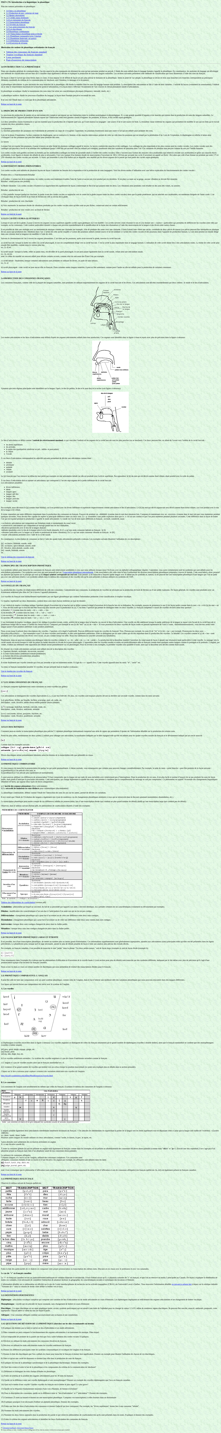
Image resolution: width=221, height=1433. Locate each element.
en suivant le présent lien (182, 1284)
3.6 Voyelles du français (15, 25)
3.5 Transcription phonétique (17, 22)
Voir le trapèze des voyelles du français (16, 671)
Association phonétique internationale (78, 572)
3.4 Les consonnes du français (18, 20)
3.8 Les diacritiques (14, 29)
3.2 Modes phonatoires (15, 15)
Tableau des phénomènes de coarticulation (18, 902)
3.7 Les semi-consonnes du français (20, 27)
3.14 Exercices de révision (16, 43)
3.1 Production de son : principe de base (22, 13)
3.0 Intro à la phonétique (16, 11)
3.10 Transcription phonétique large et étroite (24, 34)
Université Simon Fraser (25, 1428)
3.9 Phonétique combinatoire (17, 31)
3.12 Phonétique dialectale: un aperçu (21, 38)
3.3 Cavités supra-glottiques (17, 18)
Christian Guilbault (9, 1428)
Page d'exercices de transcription (21, 60)
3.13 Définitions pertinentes (17, 41)
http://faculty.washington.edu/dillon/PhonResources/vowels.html (27, 1076)
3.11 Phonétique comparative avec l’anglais (23, 36)
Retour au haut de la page (11, 104)
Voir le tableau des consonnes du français (17, 557)
